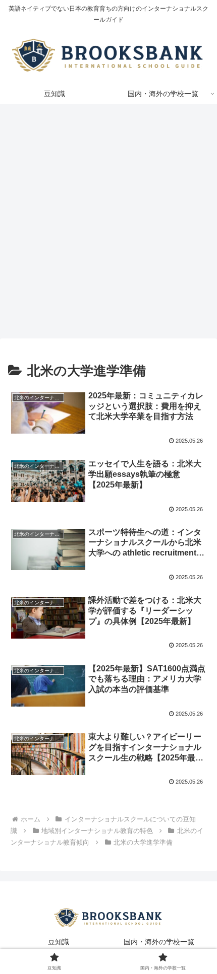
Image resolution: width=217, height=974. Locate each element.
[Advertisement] (108, 224)
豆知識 (58, 942)
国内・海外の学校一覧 (159, 942)
